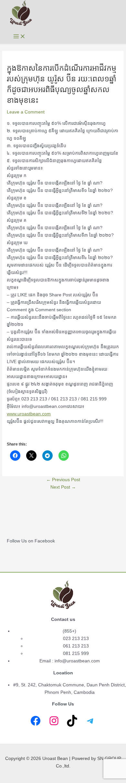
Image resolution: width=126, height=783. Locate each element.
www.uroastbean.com (29, 413)
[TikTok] (72, 721)
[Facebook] (35, 721)
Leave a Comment (26, 112)
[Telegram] (90, 721)
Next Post (63, 487)
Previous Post (63, 479)
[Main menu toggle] (19, 37)
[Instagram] (54, 721)
